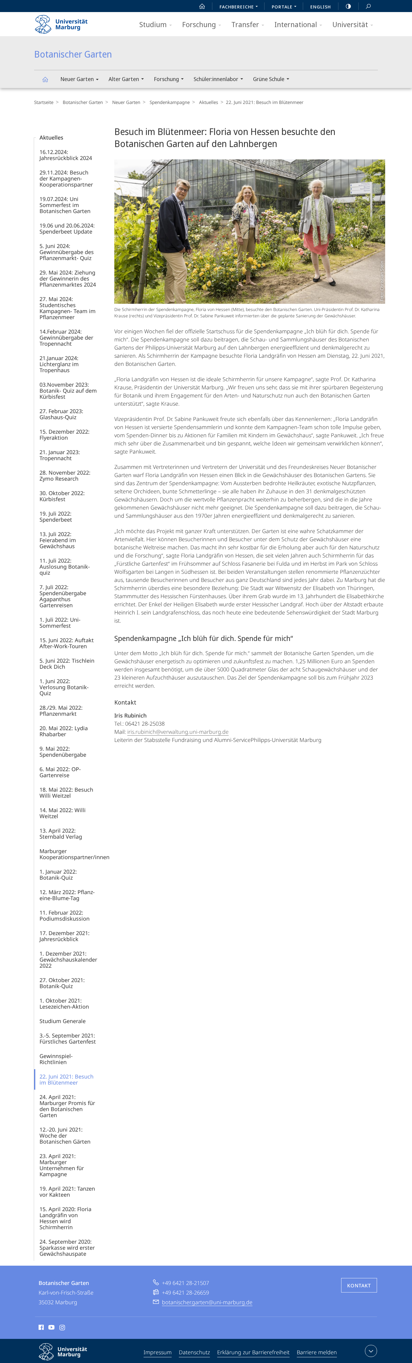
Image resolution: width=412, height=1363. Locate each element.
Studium (153, 24)
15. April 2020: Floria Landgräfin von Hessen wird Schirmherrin (65, 1218)
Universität (350, 24)
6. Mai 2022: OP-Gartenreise (60, 772)
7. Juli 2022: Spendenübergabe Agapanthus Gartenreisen (63, 596)
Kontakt (359, 1285)
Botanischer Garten (45, 79)
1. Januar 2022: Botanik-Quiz (58, 874)
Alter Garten (124, 79)
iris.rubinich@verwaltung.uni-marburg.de (178, 731)
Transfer (245, 24)
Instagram (62, 1328)
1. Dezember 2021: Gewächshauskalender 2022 (68, 959)
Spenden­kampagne (170, 102)
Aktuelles (208, 102)
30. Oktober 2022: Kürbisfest (62, 496)
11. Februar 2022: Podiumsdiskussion (65, 915)
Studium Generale (63, 1021)
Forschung (199, 24)
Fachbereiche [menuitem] (237, 7)
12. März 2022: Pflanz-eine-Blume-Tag (67, 895)
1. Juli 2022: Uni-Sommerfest (60, 622)
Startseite (43, 102)
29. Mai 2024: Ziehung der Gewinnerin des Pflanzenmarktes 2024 (68, 278)
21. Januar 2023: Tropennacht (60, 455)
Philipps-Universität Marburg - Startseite (71, 22)
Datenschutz (194, 1352)
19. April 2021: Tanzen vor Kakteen (67, 1191)
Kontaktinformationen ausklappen (371, 1351)
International (295, 24)
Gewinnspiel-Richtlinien (56, 1059)
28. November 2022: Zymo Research (65, 475)
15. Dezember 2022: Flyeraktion (65, 434)
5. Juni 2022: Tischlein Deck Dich (67, 663)
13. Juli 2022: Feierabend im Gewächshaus (58, 540)
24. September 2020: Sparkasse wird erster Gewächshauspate (67, 1247)
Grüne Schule (268, 79)
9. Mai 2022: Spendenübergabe (63, 751)
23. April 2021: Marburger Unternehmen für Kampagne (62, 1165)
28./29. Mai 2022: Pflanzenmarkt (61, 710)
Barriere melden (317, 1352)
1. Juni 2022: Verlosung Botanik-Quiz (64, 687)
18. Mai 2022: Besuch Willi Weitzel (66, 792)
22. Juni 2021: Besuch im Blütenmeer (66, 1079)
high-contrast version (348, 6)
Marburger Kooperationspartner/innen (74, 854)
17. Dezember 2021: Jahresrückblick (65, 936)
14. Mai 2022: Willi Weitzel (63, 813)
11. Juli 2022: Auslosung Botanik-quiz (65, 566)
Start (202, 6)
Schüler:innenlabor (216, 79)
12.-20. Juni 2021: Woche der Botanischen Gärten (65, 1135)
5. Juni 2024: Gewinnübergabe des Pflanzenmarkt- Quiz (67, 252)
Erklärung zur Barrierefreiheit (253, 1352)
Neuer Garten (77, 79)
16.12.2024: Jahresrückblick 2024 (66, 155)
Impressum (158, 1352)
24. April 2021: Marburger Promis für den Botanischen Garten (67, 1106)
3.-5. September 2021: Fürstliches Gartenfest (68, 1038)
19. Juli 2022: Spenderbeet (56, 516)
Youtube (51, 1328)
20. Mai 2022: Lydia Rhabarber (64, 731)
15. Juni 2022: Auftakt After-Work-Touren (67, 643)
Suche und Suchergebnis (368, 6)
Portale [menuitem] (282, 7)
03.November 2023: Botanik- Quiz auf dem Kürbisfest (68, 390)
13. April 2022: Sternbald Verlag (61, 833)
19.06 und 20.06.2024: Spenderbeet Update (67, 228)
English (320, 7)
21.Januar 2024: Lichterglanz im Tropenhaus (59, 364)
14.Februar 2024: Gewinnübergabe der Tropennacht (66, 337)
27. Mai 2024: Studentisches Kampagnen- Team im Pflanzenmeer (68, 308)
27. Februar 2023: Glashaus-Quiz (61, 414)
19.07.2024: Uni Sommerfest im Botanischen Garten (65, 205)
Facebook (40, 1328)
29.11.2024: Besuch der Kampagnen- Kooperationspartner (66, 178)
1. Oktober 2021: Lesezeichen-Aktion (64, 1003)
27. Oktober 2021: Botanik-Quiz (62, 983)
